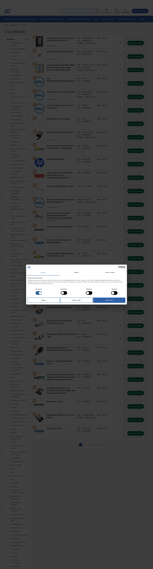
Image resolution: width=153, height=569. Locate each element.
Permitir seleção (76, 300)
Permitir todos (109, 300)
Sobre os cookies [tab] (110, 272)
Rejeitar (44, 300)
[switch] (64, 293)
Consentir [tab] (42, 272)
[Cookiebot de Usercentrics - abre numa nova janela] (115, 267)
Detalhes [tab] (76, 272)
